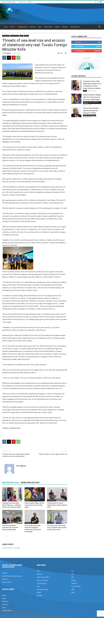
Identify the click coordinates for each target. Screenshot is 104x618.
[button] (99, 27)
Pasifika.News (6, 610)
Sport (39, 27)
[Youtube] (101, 1)
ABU (72, 589)
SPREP (39, 592)
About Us (5, 579)
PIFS (38, 571)
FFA (72, 571)
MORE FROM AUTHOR (30, 482)
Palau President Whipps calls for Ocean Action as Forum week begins (34, 505)
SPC (72, 577)
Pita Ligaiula (7, 53)
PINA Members (74, 27)
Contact (4, 573)
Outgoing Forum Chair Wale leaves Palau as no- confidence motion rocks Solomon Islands (11, 505)
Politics (26, 35)
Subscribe (97, 51)
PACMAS (39, 596)
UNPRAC (39, 574)
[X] (98, 1)
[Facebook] (96, 1)
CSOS (4, 523)
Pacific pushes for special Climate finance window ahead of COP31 (57, 505)
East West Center (42, 589)
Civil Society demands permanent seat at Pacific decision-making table (10, 527)
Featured (64, 27)
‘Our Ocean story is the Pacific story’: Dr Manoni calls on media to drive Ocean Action (56, 527)
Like (99, 42)
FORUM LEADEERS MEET (89, 115)
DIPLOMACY (28, 523)
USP (72, 574)
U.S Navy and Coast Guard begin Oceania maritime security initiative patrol (16, 455)
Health (57, 27)
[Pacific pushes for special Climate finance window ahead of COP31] (57, 494)
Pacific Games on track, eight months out (53, 454)
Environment (48, 27)
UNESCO (74, 583)
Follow (98, 46)
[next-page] (6, 535)
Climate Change (21, 33)
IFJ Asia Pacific (76, 586)
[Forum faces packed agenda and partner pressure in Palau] (76, 112)
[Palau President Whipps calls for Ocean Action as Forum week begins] (35, 494)
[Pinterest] (14, 58)
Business (32, 27)
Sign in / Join (22, 2)
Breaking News (22, 27)
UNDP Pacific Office (43, 577)
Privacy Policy (6, 582)
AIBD (73, 592)
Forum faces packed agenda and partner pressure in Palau (91, 110)
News (12, 27)
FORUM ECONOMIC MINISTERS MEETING (32, 500)
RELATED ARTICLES (10, 482)
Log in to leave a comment (11, 548)
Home (5, 27)
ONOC (73, 580)
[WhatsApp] (18, 58)
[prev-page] (3, 535)
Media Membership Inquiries (12, 576)
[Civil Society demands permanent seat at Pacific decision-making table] (12, 517)
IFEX (38, 586)
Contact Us (30, 2)
